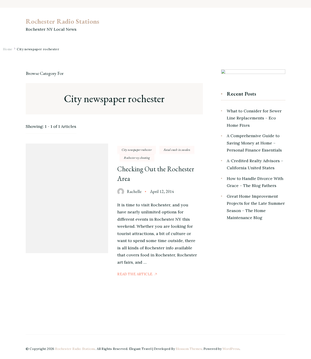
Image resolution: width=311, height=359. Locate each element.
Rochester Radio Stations (62, 21)
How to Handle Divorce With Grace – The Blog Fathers (255, 182)
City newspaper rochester (137, 150)
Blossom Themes (189, 349)
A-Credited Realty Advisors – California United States (255, 164)
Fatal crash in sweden (177, 150)
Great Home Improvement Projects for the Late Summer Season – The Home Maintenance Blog (256, 207)
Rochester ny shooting (137, 158)
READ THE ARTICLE (135, 274)
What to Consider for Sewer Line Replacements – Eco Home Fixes (254, 118)
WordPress (231, 349)
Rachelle (134, 191)
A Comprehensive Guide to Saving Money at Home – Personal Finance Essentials (254, 143)
